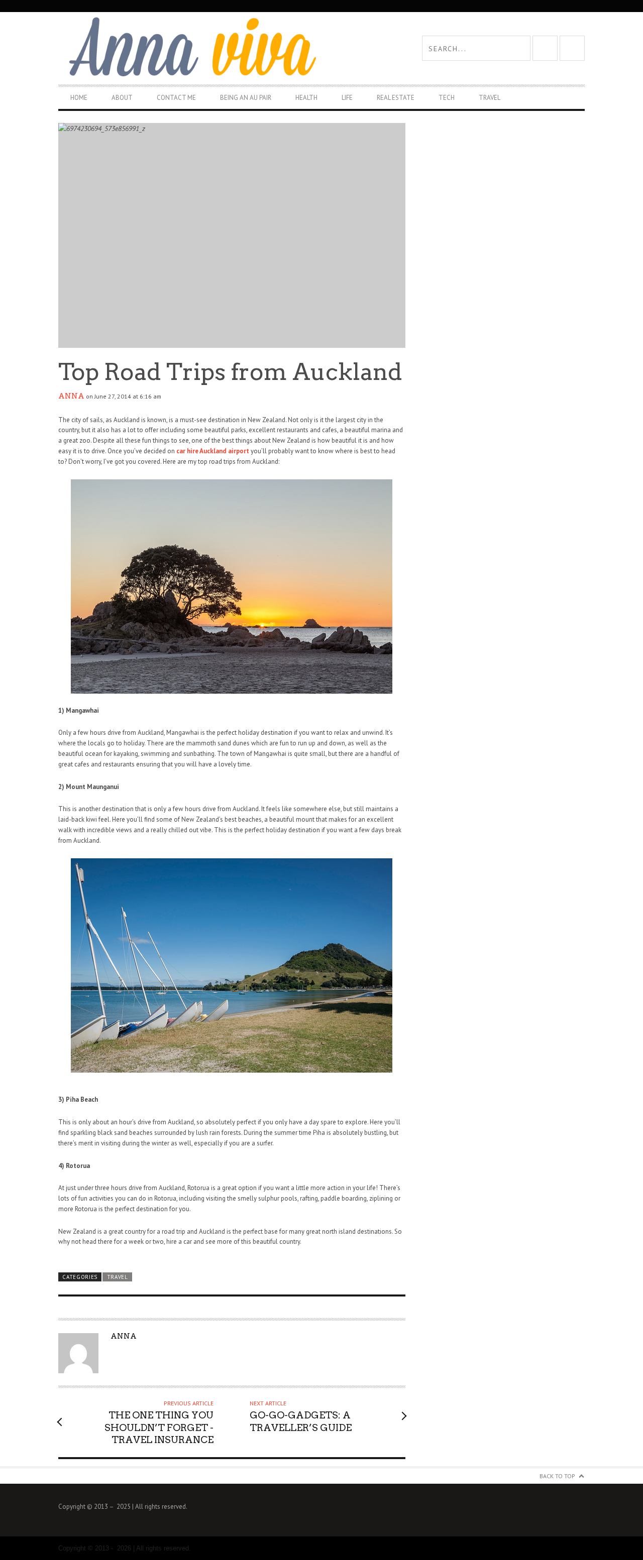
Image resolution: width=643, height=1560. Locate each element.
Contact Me (176, 97)
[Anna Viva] (190, 48)
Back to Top (557, 1476)
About (122, 97)
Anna (71, 396)
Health (306, 97)
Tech (447, 97)
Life (347, 97)
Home (78, 97)
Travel (489, 97)
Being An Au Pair (245, 97)
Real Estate (395, 97)
